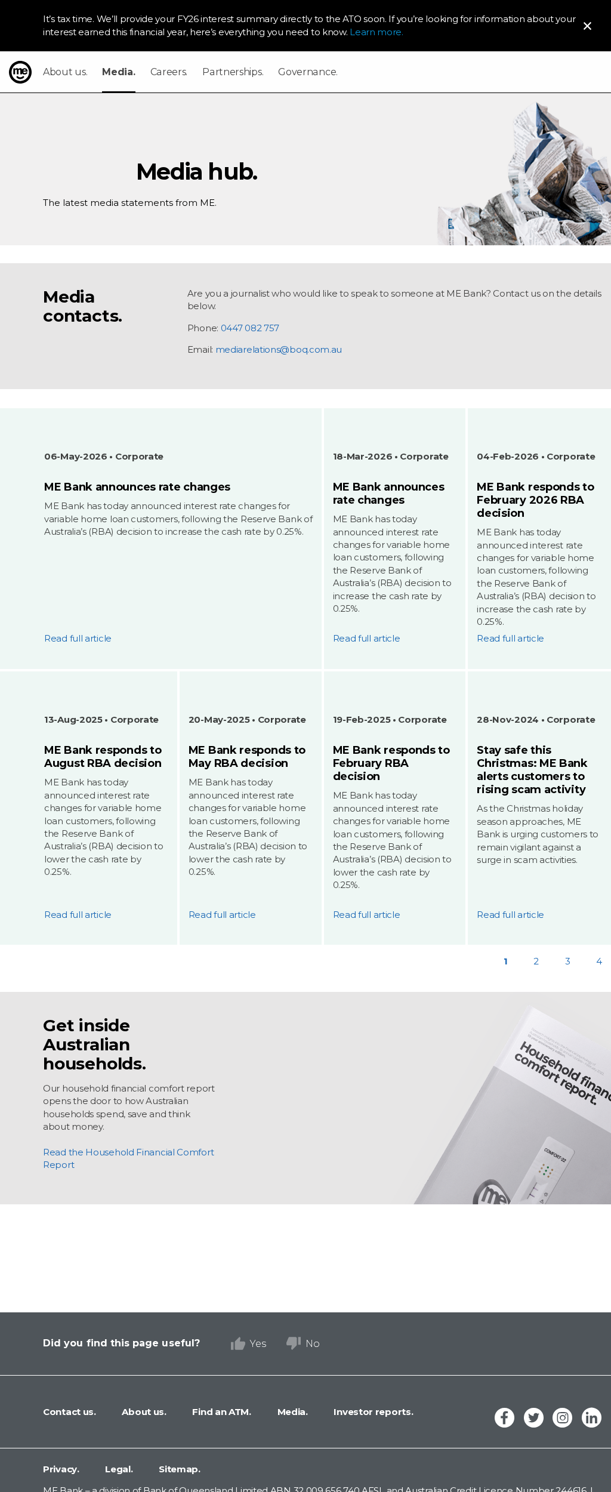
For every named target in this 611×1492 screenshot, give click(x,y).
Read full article (78, 638)
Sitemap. (178, 1469)
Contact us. (69, 1411)
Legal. (118, 1469)
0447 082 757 (250, 328)
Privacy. (61, 1469)
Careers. (169, 72)
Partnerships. (232, 72)
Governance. (308, 72)
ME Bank (20, 72)
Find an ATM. (220, 1411)
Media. (118, 72)
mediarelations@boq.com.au (278, 349)
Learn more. (376, 32)
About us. (65, 72)
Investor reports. (372, 1411)
